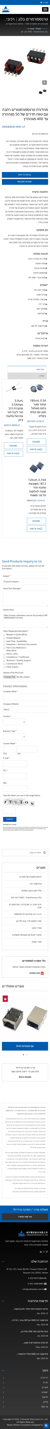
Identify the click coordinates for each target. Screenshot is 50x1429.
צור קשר (44, 1407)
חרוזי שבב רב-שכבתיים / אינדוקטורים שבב (25, 906)
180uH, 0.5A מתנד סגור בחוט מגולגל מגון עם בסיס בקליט (38, 408)
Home (38, 29)
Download (35, 973)
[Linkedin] (41, 1251)
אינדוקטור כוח (36, 884)
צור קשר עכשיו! (25, 1217)
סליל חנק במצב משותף (31, 891)
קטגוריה (31, 29)
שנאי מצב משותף (39, 1191)
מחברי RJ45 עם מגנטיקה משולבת (27, 935)
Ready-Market (13, 1425)
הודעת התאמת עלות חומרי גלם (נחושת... (30, 1309)
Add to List (23, 175)
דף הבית (44, 1378)
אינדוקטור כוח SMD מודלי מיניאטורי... (32, 1354)
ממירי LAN (37, 928)
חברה (45, 1383)
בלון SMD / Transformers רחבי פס (34, 32)
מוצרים (45, 1387)
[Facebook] (46, 1251)
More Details (25, 1077)
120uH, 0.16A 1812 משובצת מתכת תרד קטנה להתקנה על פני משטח (37, 487)
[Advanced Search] (46, 1425)
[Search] (44, 852)
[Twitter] (44, 1251)
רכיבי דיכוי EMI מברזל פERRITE (28, 914)
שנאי (31, 1191)
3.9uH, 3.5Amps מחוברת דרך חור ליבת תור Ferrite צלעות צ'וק (14, 410)
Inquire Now (23, 182)
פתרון (45, 1402)
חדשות (45, 1397)
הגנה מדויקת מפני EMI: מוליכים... (34, 1331)
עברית (45, 3)
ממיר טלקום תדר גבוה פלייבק (29, 921)
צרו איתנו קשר (17, 1191)
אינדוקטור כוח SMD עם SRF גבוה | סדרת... (29, 1320)
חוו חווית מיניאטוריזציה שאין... (35, 1342)
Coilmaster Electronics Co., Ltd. (33, 1419)
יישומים (45, 1392)
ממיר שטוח (37, 942)
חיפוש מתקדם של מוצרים (30, 877)
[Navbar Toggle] (45, 9)
